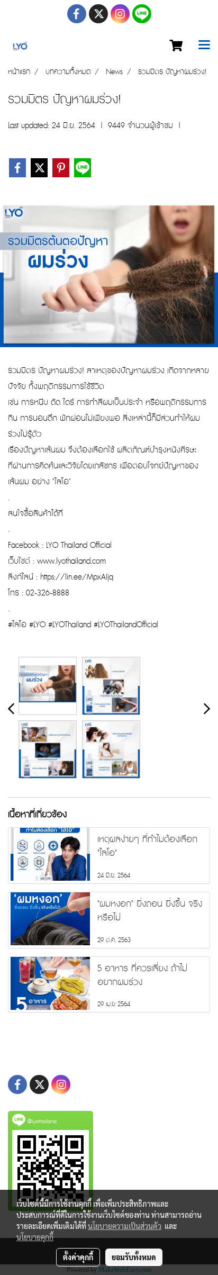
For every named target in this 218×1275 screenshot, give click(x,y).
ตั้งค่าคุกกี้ (78, 1257)
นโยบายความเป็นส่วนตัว (124, 1226)
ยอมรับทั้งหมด (134, 1257)
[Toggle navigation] (204, 46)
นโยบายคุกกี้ (34, 1237)
